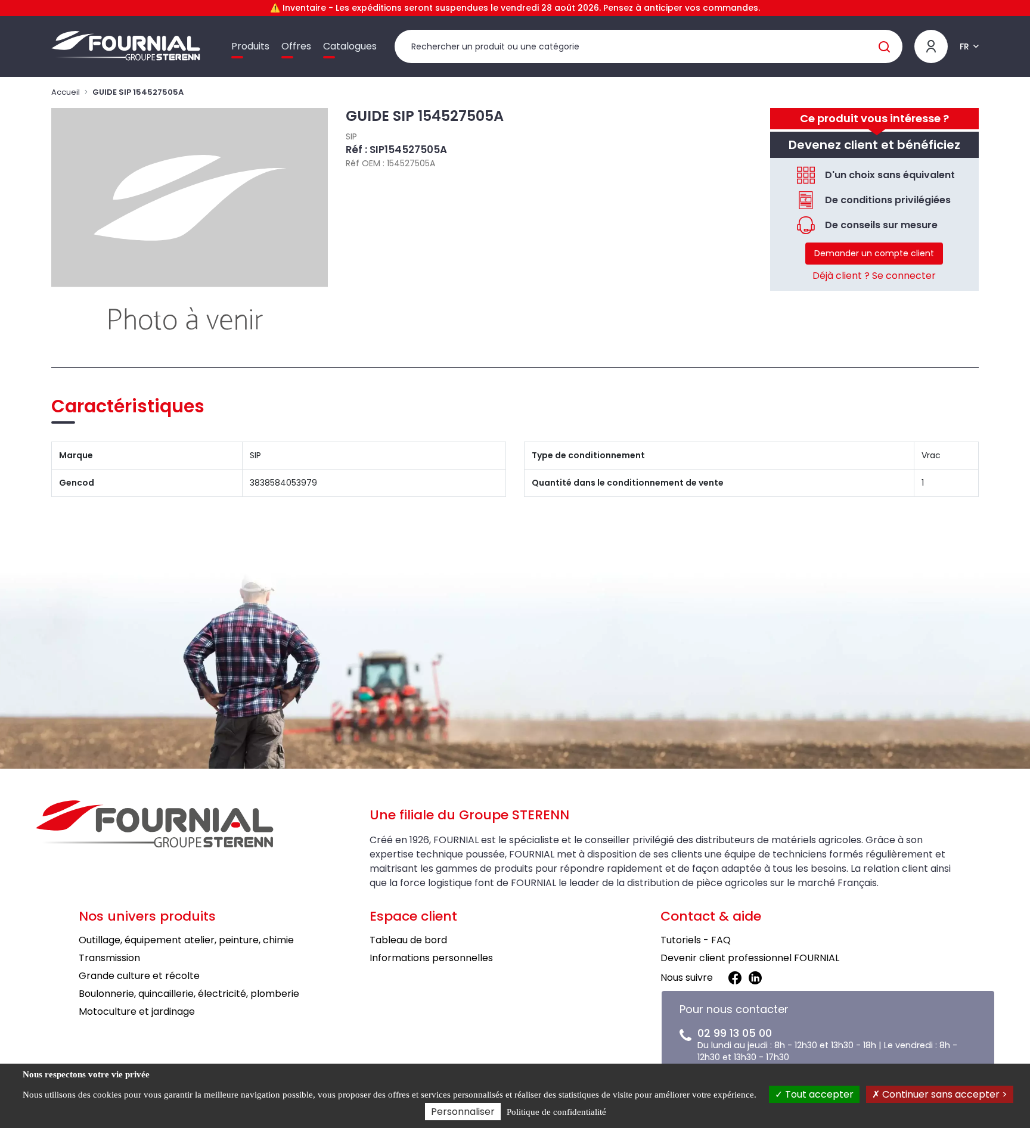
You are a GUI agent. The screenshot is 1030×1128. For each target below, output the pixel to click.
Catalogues (350, 46)
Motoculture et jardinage (137, 1011)
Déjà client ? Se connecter (874, 275)
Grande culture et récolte (139, 976)
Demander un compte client (874, 253)
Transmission (109, 958)
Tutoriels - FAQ (695, 940)
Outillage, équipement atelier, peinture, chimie (186, 940)
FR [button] (964, 46)
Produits (250, 46)
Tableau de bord (408, 940)
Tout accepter (818, 1094)
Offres (296, 46)
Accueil (65, 92)
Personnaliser (463, 1111)
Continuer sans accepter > (943, 1094)
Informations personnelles (431, 958)
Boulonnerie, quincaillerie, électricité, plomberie (189, 993)
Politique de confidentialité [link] (556, 1112)
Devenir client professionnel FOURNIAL (749, 958)
